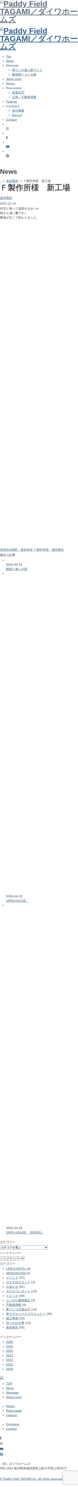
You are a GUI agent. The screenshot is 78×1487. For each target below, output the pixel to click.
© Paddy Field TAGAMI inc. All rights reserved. (31, 1479)
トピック (12, 1295)
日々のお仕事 (15, 1323)
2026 (9, 1342)
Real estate (14, 1410)
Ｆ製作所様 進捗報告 (49, 549)
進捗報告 (12, 181)
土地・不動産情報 (24, 97)
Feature (11, 101)
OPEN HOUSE (17, 900)
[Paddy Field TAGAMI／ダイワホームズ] (39, 30)
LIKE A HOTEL (16, 1268)
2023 (9, 1355)
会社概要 (18, 110)
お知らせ (12, 1286)
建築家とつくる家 (24, 74)
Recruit (17, 115)
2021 (9, 1364)
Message (12, 1392)
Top (8, 56)
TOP (9, 1383)
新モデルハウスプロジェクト (26, 1314)
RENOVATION (16, 1273)
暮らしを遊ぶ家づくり (27, 70)
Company (12, 1424)
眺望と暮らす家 (16, 569)
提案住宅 (18, 92)
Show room (14, 79)
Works (10, 83)
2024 (9, 1351)
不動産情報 (13, 1305)
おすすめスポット (18, 1282)
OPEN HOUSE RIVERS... (25, 1232)
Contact (11, 119)
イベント (12, 1277)
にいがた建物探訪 (18, 1300)
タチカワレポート (18, 1291)
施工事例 (12, 1318)
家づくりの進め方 (18, 1309)
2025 (9, 1346)
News (10, 61)
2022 (9, 1360)
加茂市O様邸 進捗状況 (16, 549)
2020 (9, 1369)
